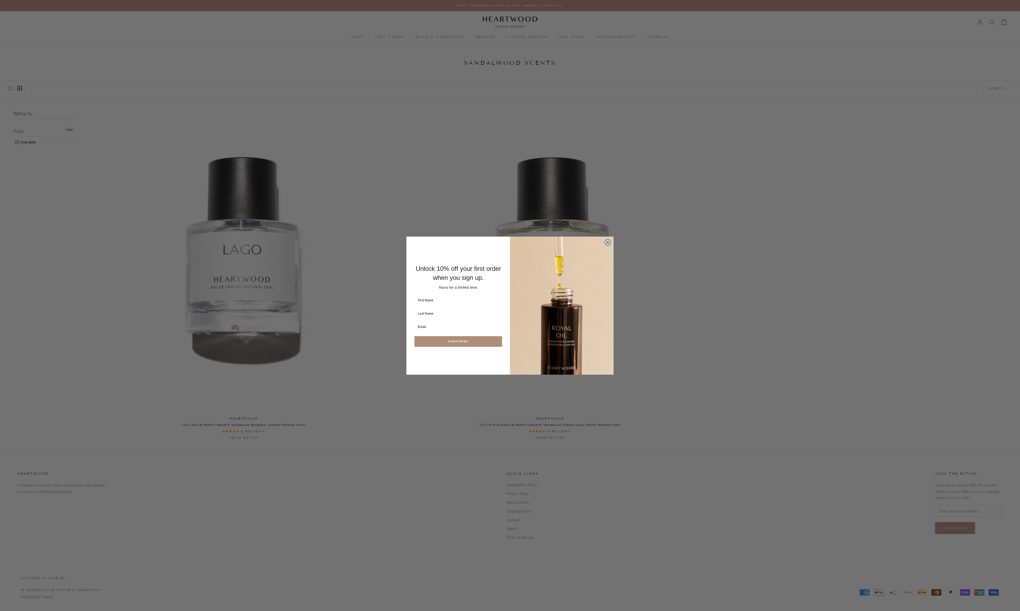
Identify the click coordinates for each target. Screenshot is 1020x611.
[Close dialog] (608, 242)
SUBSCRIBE (458, 341)
